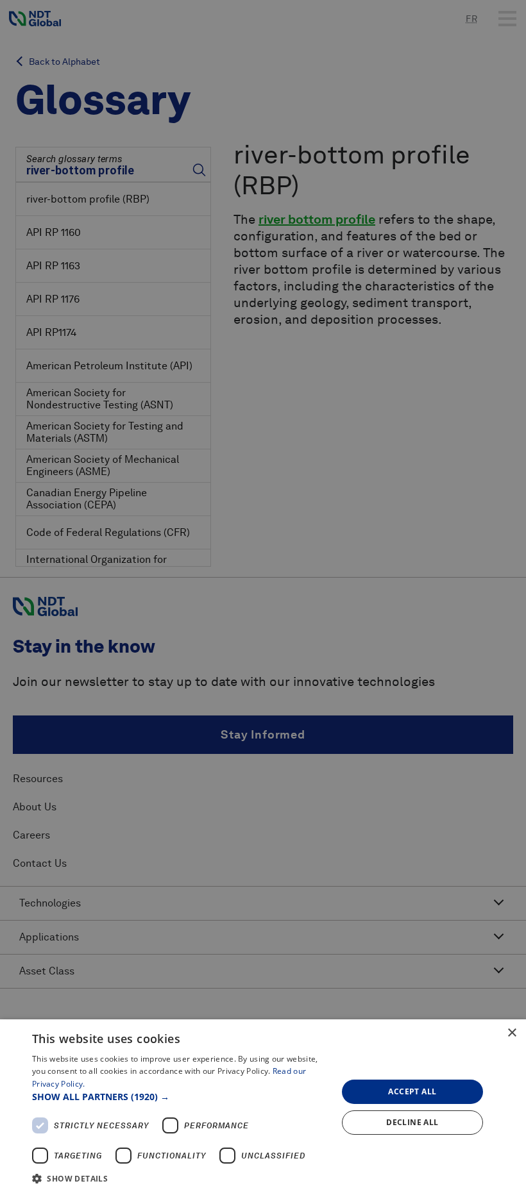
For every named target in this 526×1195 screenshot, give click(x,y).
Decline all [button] (412, 1122)
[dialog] (263, 1107)
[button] (180, 1097)
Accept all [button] (412, 1091)
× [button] (511, 1033)
